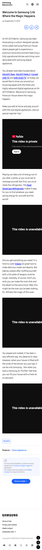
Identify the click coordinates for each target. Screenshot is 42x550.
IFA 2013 (6, 441)
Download (31, 27)
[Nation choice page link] (32, 4)
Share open (37, 27)
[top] (38, 547)
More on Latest (19, 481)
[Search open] (27, 4)
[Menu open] (37, 4)
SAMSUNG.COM (8, 532)
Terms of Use (6, 521)
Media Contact (7, 528)
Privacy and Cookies (9, 525)
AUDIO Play (26, 27)
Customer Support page (21, 466)
